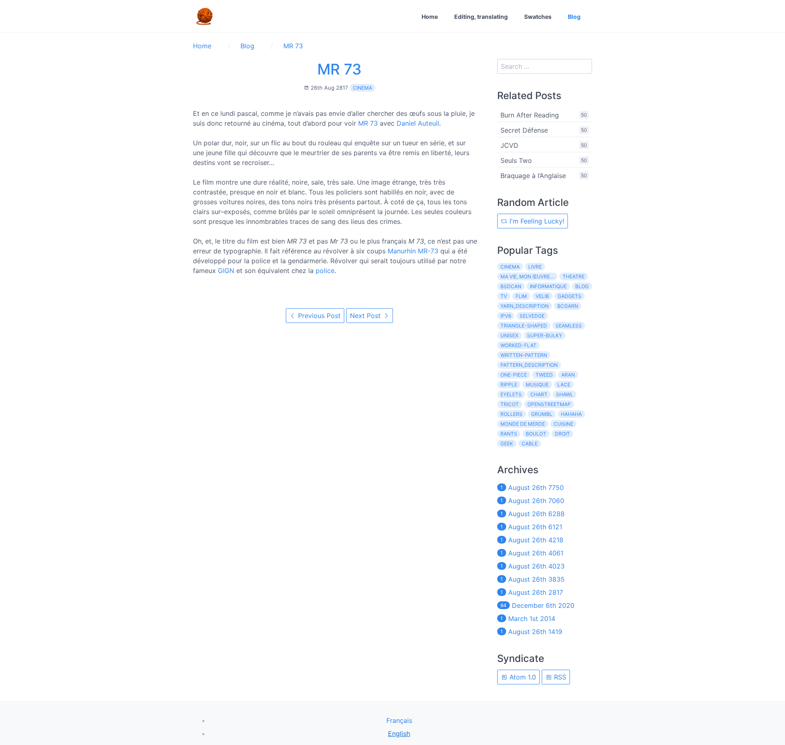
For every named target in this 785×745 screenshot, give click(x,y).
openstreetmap (549, 404)
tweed (544, 375)
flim (521, 296)
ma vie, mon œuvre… (527, 276)
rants (508, 434)
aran (568, 375)
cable (530, 443)
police (325, 270)
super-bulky (544, 335)
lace (563, 385)
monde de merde (522, 424)
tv (503, 296)
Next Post (366, 316)
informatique (548, 286)
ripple (508, 385)
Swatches (538, 16)
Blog (574, 16)
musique (537, 385)
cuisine (563, 424)
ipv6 (505, 316)
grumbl (541, 414)
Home (430, 16)
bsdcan (510, 286)
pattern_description (529, 365)
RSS (559, 677)
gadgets (569, 296)
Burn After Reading (529, 115)
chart (538, 394)
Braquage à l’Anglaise (533, 176)
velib (542, 296)
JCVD (509, 145)
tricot (509, 404)
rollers (511, 414)
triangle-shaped (523, 326)
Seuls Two (516, 160)
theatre (574, 276)
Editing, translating (481, 16)
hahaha (571, 414)
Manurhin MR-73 (413, 251)
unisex (509, 335)
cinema (362, 88)
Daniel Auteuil (418, 123)
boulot (536, 434)
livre (535, 267)
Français (399, 720)
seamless (569, 326)
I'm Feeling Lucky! (535, 221)
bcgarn (567, 306)
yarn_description (524, 306)
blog (582, 286)
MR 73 (339, 69)
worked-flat (518, 345)
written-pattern (523, 355)
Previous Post (318, 316)
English (399, 733)
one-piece (513, 375)
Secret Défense (524, 130)
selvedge (532, 316)
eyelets (511, 394)
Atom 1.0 (521, 677)
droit (562, 434)
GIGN (226, 270)
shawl (564, 394)
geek (506, 443)
